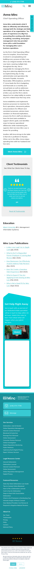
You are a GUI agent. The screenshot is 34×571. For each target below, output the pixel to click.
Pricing (5, 520)
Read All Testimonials (17, 211)
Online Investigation (9, 442)
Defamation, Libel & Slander (12, 426)
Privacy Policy (13, 568)
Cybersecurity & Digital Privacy (13, 450)
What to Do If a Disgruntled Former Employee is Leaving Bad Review (18, 255)
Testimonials (7, 517)
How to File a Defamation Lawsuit (14, 488)
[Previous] (5, 189)
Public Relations (8, 447)
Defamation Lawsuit (9, 464)
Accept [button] (13, 564)
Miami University (9, 227)
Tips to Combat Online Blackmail (13, 486)
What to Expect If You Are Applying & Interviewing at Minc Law (18, 277)
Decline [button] (20, 564)
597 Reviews (17, 541)
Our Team (6, 515)
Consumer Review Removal (12, 440)
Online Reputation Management (13, 428)
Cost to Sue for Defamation (12, 491)
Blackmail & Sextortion (10, 433)
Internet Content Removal (11, 431)
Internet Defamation (9, 462)
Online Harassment (9, 438)
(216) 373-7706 (18, 2)
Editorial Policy (8, 527)
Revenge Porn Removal (10, 435)
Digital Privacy (8, 474)
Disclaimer (22, 568)
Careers (5, 525)
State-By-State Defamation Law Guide (16, 484)
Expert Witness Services (11, 452)
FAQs (5, 522)
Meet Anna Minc (15, 151)
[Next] (28, 189)
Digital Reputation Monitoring (12, 445)
